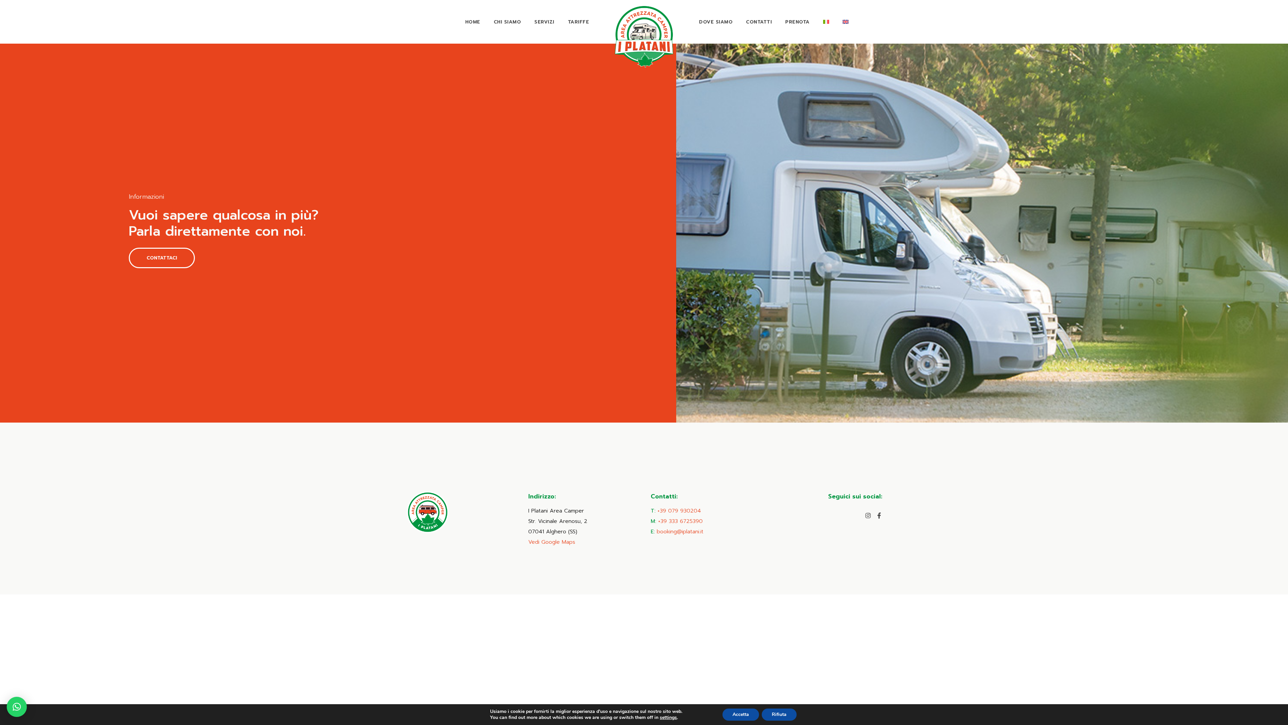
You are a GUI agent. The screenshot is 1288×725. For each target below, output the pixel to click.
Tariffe (578, 22)
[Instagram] (868, 516)
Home (472, 22)
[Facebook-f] (879, 516)
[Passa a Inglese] (845, 22)
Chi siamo (507, 22)
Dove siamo (716, 22)
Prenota (797, 22)
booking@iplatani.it (680, 532)
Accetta (741, 714)
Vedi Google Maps (551, 542)
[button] (17, 707)
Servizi (544, 22)
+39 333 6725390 (680, 521)
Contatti (759, 22)
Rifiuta (779, 714)
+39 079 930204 (679, 511)
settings (668, 718)
